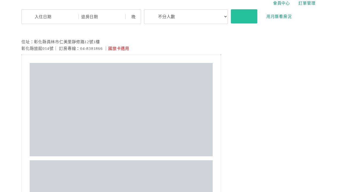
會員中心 (281, 3)
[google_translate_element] (319, 3)
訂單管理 (306, 3)
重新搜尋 (244, 16)
